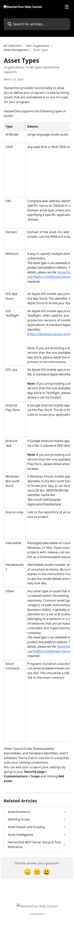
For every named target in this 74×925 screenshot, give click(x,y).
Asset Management (16, 50)
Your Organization (37, 45)
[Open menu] (66, 7)
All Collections (13, 45)
